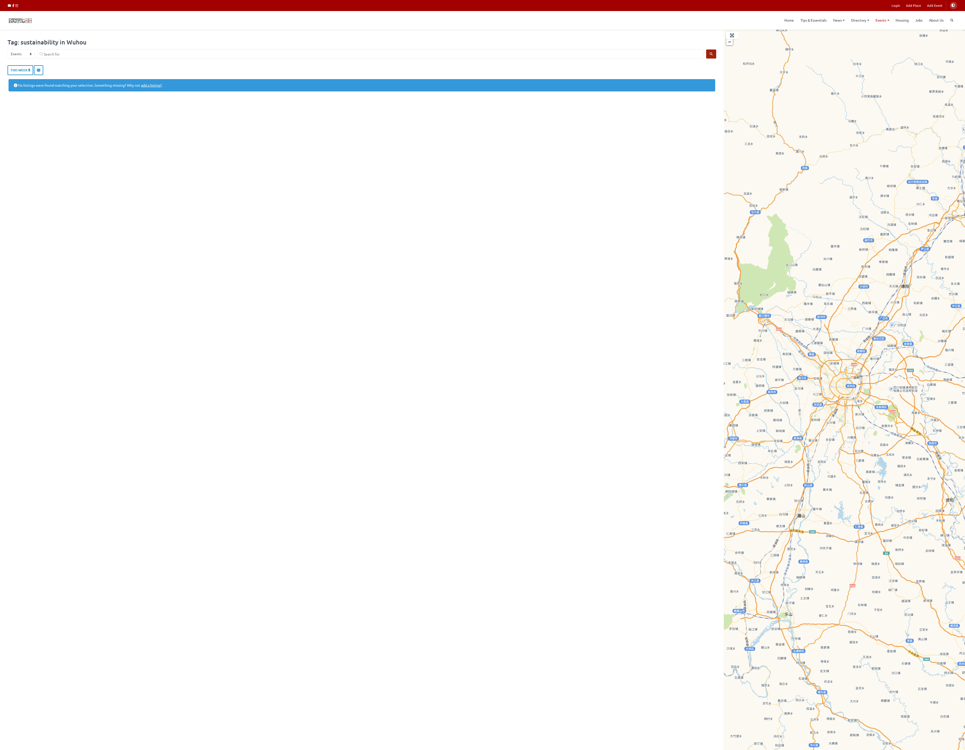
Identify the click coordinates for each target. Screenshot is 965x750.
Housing (902, 20)
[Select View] (38, 70)
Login (896, 5)
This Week (19, 70)
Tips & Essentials (813, 20)
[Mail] (10, 5)
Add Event (934, 5)
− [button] (729, 41)
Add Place (913, 5)
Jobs (919, 20)
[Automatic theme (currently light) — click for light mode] (953, 5)
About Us (936, 20)
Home (789, 20)
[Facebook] (14, 5)
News (837, 20)
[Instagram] (17, 5)
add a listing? (151, 85)
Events (881, 20)
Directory (858, 20)
